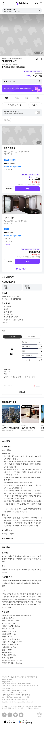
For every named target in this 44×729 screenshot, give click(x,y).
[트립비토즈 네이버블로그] (21, 714)
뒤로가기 (3, 3)
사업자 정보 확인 (25, 695)
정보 (17, 98)
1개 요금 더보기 (21, 269)
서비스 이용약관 (21, 677)
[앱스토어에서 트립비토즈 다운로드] (9, 722)
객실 (7, 98)
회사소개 (4, 677)
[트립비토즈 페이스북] (10, 714)
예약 (27, 189)
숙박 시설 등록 (12, 677)
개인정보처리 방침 (32, 677)
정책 (37, 98)
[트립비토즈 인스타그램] (4, 714)
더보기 (8, 244)
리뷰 (27, 98)
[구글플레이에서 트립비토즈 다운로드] (25, 722)
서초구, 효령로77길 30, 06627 (14, 67)
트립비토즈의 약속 (7, 679)
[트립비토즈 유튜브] (15, 714)
